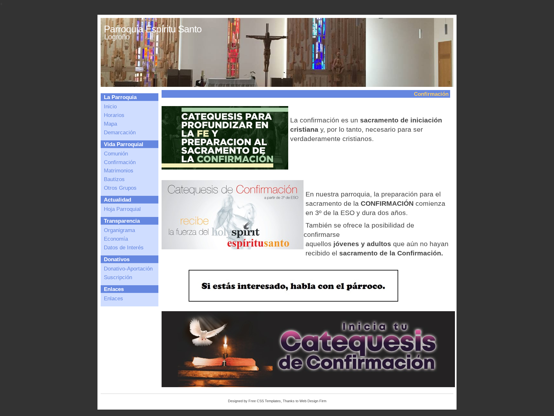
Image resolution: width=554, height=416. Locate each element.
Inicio (110, 106)
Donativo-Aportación (128, 268)
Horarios (114, 115)
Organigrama (119, 230)
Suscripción (118, 277)
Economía (116, 239)
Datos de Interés (124, 247)
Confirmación (120, 162)
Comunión (116, 153)
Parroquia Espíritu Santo (153, 29)
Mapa (110, 124)
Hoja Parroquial (122, 209)
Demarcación (120, 132)
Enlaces (113, 298)
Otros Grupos (120, 188)
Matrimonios (118, 170)
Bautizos (114, 179)
